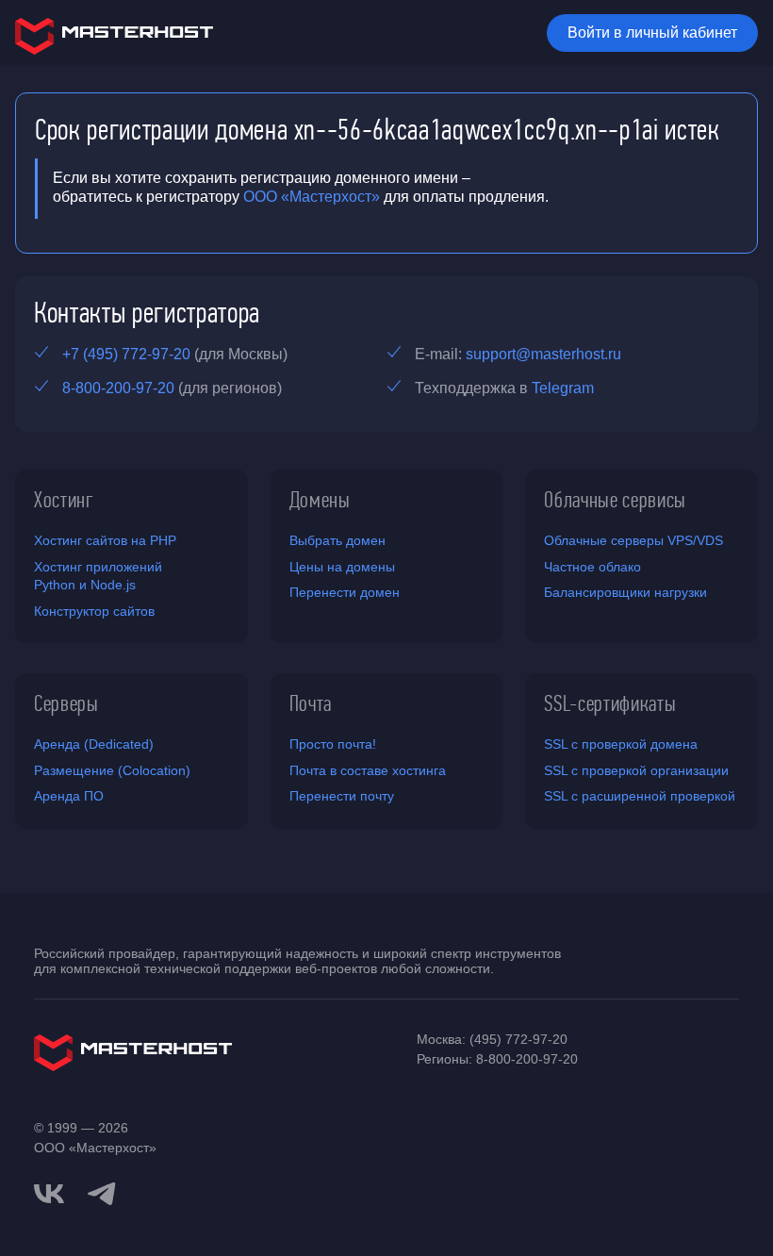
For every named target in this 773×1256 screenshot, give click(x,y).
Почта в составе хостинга (367, 770)
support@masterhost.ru (543, 354)
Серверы (66, 703)
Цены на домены (342, 566)
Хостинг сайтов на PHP (105, 540)
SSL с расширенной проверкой (639, 795)
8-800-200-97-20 (118, 388)
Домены (320, 500)
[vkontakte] (49, 1194)
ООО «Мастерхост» (311, 197)
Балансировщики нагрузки (625, 592)
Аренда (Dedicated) (94, 744)
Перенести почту (341, 795)
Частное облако (592, 566)
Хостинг (64, 500)
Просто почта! (332, 744)
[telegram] (102, 1192)
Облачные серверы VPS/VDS (633, 540)
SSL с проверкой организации (636, 770)
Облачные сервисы (615, 500)
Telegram (563, 388)
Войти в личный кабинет (652, 33)
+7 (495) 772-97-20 (126, 354)
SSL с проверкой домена (621, 744)
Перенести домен (344, 592)
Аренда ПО (69, 795)
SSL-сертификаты (610, 703)
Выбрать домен (337, 540)
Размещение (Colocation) (112, 770)
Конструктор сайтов (94, 611)
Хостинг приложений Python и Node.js (98, 576)
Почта (310, 703)
